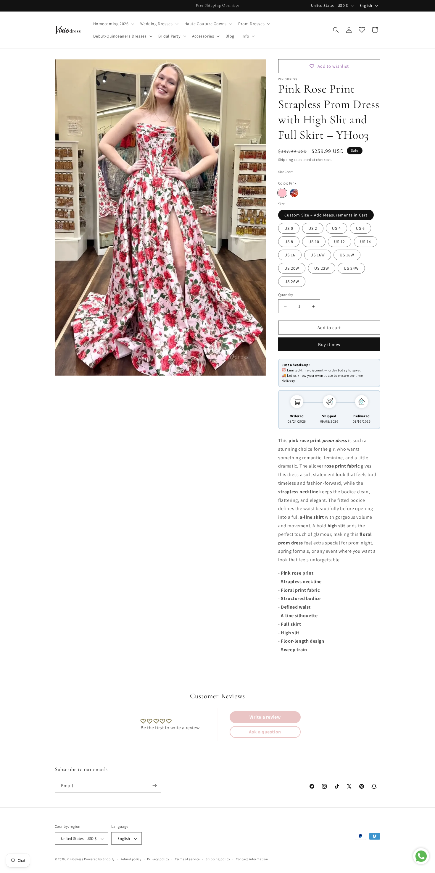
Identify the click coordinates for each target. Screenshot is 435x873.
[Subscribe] (154, 786)
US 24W (351, 268)
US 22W (321, 268)
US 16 (289, 255)
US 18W (347, 255)
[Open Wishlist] (361, 29)
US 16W (317, 255)
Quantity (285, 294)
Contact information (252, 859)
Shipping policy (218, 859)
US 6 (360, 228)
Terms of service (187, 859)
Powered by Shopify (99, 859)
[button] (113, 23)
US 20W (291, 268)
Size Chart (285, 171)
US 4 (336, 228)
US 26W (291, 281)
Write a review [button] (265, 717)
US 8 (288, 241)
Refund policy (130, 859)
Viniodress (75, 859)
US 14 (365, 241)
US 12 (339, 241)
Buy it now (329, 344)
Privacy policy (158, 859)
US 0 (288, 228)
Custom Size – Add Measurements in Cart (326, 215)
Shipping (285, 159)
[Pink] (282, 193)
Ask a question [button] (265, 732)
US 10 (313, 241)
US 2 (312, 228)
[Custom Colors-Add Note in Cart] (294, 193)
